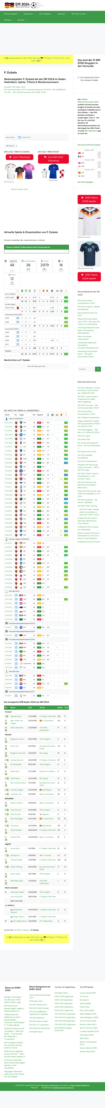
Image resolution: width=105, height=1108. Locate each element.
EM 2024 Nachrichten (38, 1005)
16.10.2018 (8, 652)
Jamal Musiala (15, 830)
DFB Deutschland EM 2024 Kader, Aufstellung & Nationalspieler (88, 330)
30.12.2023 (9, 491)
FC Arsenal (46, 855)
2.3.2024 (8, 459)
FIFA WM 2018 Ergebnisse (65, 1021)
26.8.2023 (8, 535)
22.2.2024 (9, 567)
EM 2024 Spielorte (36, 1018)
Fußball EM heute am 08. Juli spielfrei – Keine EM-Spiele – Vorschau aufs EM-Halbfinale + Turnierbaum (14, 1033)
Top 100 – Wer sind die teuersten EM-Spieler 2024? (25, 92)
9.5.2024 (8, 543)
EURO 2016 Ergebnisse (64, 1003)
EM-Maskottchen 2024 (87, 451)
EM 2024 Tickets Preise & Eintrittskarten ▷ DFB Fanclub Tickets (88, 476)
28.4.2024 (9, 435)
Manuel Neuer (16, 716)
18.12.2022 (8, 595)
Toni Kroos (14, 825)
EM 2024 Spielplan (10, 14)
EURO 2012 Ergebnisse (63, 1000)
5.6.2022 (8, 627)
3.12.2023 (8, 499)
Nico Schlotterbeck (18, 783)
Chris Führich (15, 810)
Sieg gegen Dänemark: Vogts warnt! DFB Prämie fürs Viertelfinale (14, 1074)
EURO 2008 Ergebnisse (64, 996)
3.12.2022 (8, 607)
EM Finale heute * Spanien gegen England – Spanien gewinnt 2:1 (14, 1008)
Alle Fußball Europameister (89, 417)
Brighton (45, 814)
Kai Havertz (15, 855)
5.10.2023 (8, 583)
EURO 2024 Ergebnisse (64, 1010)
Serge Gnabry (19, 916)
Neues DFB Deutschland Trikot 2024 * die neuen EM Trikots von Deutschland (89, 321)
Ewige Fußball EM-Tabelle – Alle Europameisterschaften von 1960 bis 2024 (89, 423)
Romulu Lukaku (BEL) (88, 1024)
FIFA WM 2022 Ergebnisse (65, 1024)
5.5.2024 (8, 431)
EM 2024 (17, 930)
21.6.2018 (8, 684)
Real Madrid (46, 790)
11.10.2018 (8, 656)
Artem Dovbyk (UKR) (88, 1021)
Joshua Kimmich (16, 760)
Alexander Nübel (17, 892)
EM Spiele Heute (36, 1032)
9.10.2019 (8, 635)
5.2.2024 (8, 475)
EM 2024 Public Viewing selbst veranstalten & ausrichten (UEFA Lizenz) (89, 512)
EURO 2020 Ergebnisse (64, 1007)
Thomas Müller (16, 860)
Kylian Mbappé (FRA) (88, 1014)
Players (26, 930)
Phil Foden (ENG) (87, 1035)
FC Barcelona (47, 720)
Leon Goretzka (16, 896)
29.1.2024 (8, 479)
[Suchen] (98, 369)
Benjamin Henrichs (18, 753)
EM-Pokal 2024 (84, 439)
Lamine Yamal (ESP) (88, 993)
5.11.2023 (8, 511)
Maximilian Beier (16, 881)
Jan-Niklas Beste (20, 921)
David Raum (15, 778)
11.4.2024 (8, 555)
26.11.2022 (8, 615)
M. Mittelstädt (16, 764)
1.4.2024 (8, 451)
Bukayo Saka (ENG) (87, 1051)
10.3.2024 (8, 455)
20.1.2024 (8, 483)
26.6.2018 (8, 680)
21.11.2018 (8, 643)
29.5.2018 (8, 668)
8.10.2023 (8, 515)
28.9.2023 (8, 523)
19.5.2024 (8, 427)
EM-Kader (7, 20)
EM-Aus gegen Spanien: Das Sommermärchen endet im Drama (13, 1045)
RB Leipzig (43, 753)
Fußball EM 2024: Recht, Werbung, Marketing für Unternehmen (87, 521)
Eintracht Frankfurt (47, 771)
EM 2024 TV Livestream (39, 1025)
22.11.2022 (8, 619)
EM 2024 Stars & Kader (38, 1021)
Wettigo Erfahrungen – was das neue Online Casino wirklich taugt (13, 999)
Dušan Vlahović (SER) (88, 1048)
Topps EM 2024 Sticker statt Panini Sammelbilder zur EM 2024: (89, 493)
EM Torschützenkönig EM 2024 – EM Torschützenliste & (89, 445)
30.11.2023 (9, 575)
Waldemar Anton (17, 739)
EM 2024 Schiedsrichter (87, 461)
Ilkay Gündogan (16, 818)
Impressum (45, 1085)
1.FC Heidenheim (46, 921)
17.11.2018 (8, 647)
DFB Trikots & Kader (79, 14)
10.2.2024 (8, 471)
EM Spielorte (28, 14)
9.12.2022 (8, 603)
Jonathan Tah (15, 794)
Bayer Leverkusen (46, 794)
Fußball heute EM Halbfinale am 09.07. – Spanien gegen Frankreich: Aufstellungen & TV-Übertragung (14, 1019)
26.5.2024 (9, 423)
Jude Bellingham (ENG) (89, 1017)
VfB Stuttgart (44, 739)
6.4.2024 (8, 447)
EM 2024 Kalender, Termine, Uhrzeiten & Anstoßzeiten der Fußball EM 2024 (89, 390)
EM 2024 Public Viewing (87, 506)
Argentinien (26, 137)
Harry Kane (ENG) (87, 1010)
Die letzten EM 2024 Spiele (89, 145)
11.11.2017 (8, 696)
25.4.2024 (9, 439)
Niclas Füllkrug (16, 867)
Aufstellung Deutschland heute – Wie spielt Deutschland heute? (87, 354)
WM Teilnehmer (90, 131)
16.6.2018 (8, 688)
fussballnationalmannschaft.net (63, 1088)
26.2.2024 (9, 463)
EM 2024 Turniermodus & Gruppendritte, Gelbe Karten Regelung (88, 399)
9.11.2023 (8, 579)
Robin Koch (14, 771)
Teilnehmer (61, 14)
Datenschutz (54, 1085)
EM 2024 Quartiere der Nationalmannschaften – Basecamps (88, 485)
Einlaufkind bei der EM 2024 (89, 542)
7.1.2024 (8, 487)
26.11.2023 (8, 503)
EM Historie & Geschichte (39, 1028)
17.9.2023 (8, 531)
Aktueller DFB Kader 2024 (14, 87)
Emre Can (14, 746)
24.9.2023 (9, 527)
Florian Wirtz (15, 837)
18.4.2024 (8, 551)
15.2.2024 (8, 571)
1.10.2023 (8, 519)
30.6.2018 (8, 676)
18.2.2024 (8, 467)
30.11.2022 (9, 611)
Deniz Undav (15, 874)
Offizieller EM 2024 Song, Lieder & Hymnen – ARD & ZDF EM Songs (88, 467)
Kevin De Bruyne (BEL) (89, 1028)
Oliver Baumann (16, 727)
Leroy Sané (14, 848)
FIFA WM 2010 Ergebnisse (65, 1014)
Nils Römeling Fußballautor (80, 1085)
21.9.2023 (8, 587)
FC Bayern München (47, 716)
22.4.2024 (9, 443)
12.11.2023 (8, 507)
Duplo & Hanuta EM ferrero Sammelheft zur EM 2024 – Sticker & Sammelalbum (89, 535)
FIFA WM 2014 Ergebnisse (65, 1017)
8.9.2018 (8, 664)
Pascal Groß (15, 814)
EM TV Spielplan (44, 14)
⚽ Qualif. (21, 20)
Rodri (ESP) (84, 1038)
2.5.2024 (8, 547)
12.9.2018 (8, 660)
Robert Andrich (16, 803)
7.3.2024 (8, 563)
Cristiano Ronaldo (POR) (89, 1031)
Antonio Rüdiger (16, 790)
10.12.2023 (9, 495)
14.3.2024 (8, 559)
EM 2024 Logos (84, 436)
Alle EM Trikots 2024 (19, 189)
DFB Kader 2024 (36, 1001)
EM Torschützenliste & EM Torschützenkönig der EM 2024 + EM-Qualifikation (35, 89)
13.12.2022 (8, 599)
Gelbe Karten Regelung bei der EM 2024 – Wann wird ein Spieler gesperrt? (14, 1054)
